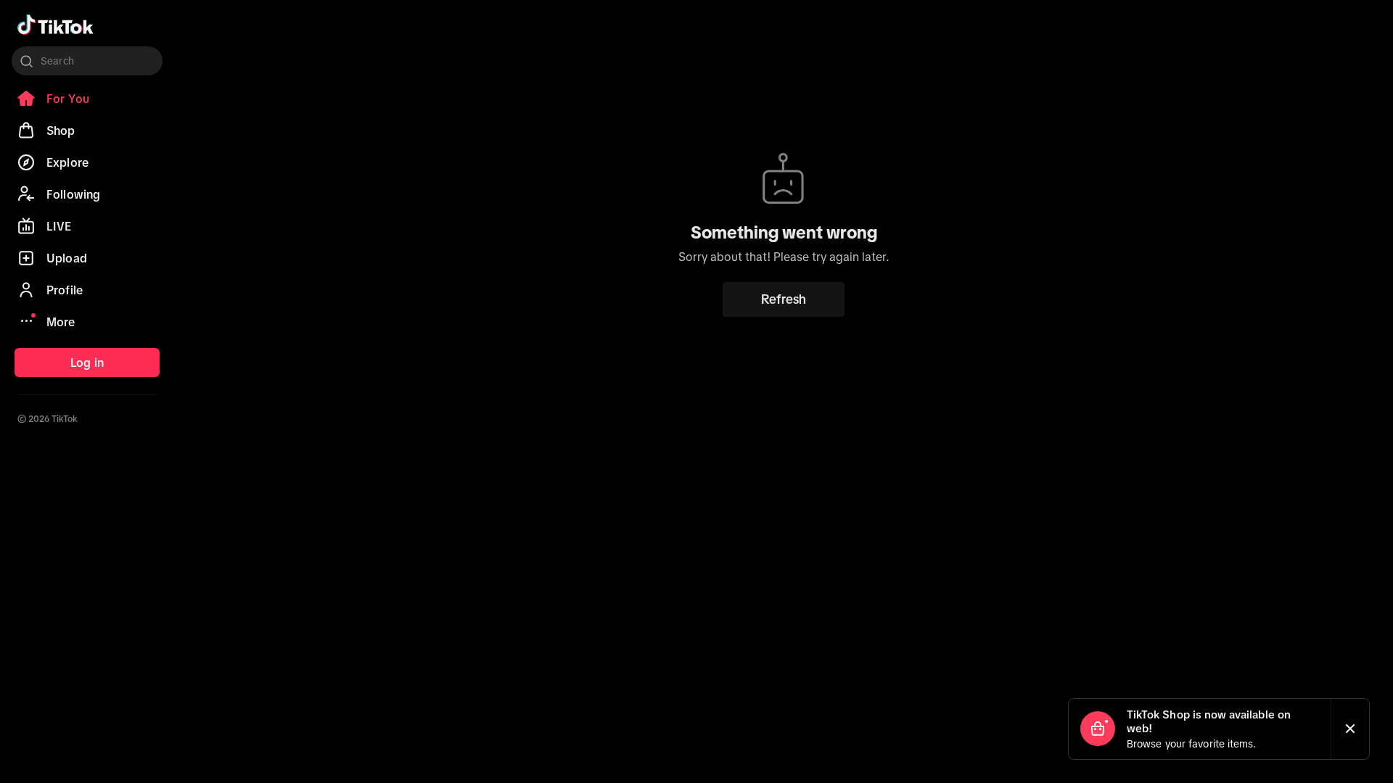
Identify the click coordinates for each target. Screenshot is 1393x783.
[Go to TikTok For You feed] (55, 24)
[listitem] (87, 98)
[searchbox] (87, 60)
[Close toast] (1350, 729)
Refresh (783, 299)
